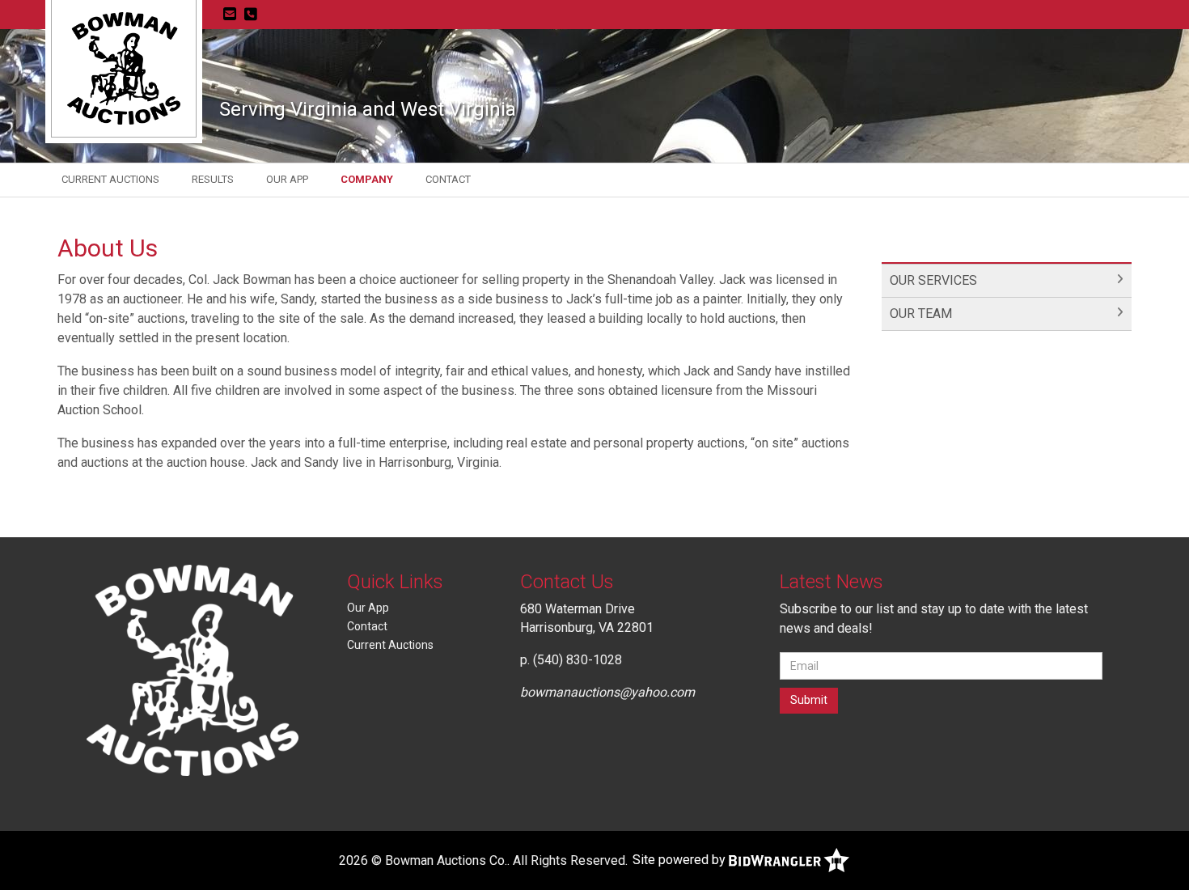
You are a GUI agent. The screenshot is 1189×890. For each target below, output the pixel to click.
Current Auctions (110, 179)
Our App (287, 179)
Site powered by (681, 859)
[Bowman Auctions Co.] (123, 67)
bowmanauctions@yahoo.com (607, 692)
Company (367, 179)
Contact (448, 179)
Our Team (921, 313)
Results (213, 179)
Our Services (933, 280)
